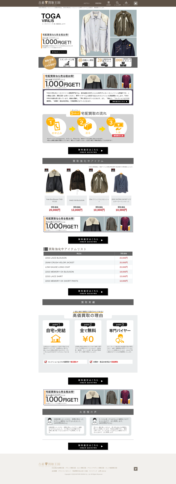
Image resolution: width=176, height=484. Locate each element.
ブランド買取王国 (70, 468)
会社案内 (108, 5)
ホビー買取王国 (81, 468)
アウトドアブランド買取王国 (95, 468)
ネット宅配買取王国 (111, 468)
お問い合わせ (102, 471)
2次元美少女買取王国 (58, 468)
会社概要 (54, 471)
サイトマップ (126, 5)
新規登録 (98, 3)
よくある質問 (117, 5)
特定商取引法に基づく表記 (80, 471)
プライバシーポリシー (64, 471)
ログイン (87, 3)
